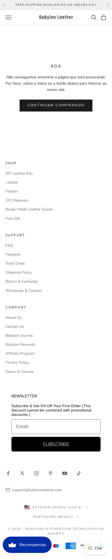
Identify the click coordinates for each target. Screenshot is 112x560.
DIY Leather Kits (19, 173)
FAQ (9, 245)
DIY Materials (16, 200)
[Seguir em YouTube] (64, 473)
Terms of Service (19, 371)
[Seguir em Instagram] (36, 473)
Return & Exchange (21, 281)
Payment (12, 254)
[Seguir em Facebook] (8, 473)
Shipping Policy (18, 272)
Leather (11, 182)
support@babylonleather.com (37, 490)
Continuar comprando (56, 105)
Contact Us (14, 326)
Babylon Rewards (20, 344)
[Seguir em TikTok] (79, 473)
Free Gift (12, 218)
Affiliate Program (20, 353)
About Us (13, 317)
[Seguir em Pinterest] (50, 473)
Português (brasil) (53, 517)
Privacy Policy (17, 362)
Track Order (15, 263)
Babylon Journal (19, 335)
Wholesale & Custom (23, 290)
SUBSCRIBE (56, 444)
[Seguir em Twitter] (22, 473)
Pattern (11, 191)
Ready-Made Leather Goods (29, 209)
